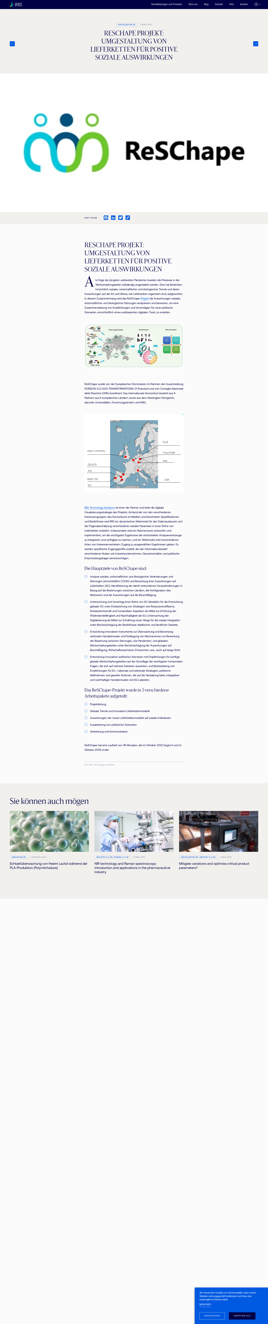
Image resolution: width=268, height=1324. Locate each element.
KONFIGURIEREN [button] (212, 1316)
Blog (206, 4)
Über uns (193, 4)
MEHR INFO (205, 1305)
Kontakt (219, 4)
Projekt (145, 298)
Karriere (244, 4)
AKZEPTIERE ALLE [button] (242, 1316)
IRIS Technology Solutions (99, 508)
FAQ (231, 4)
